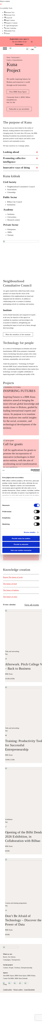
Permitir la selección (21, 544)
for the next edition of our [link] (19, 41)
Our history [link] (11, 957)
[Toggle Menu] (5, 48)
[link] (1, 4)
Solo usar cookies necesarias (21, 550)
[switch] (37, 511)
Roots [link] (5, 957)
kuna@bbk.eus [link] (12, 100)
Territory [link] (17, 968)
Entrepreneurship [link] (26, 968)
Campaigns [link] (6, 960)
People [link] (11, 968)
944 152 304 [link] (11, 102)
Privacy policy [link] (18, 990)
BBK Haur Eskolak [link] (21, 978)
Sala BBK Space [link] (8, 975)
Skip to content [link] (5, 1)
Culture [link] (5, 968)
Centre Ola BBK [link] (8, 978)
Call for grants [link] (13, 444)
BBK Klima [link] (31, 975)
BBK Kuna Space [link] (21, 975)
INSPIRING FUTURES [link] (19, 391)
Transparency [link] (15, 960)
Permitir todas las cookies (21, 538)
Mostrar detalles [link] (30, 532)
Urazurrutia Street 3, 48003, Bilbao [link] (18, 97)
